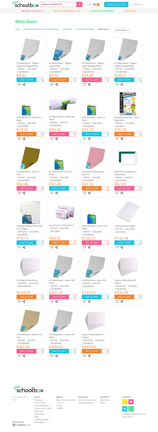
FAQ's (102, 403)
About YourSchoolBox (65, 400)
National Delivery (85, 403)
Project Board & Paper (84, 29)
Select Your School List (67, 11)
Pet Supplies (39, 422)
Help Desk (104, 400)
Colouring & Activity (42, 408)
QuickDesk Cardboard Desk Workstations (41, 29)
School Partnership (102, 11)
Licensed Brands (41, 405)
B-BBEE (59, 408)
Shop (17, 29)
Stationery (67, 29)
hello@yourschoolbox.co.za (134, 414)
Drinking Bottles (41, 419)
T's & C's (60, 403)
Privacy (59, 405)
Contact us (130, 11)
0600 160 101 (127, 417)
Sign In (137, 4)
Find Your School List (87, 400)
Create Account (116, 4)
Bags (36, 416)
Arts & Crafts (39, 403)
